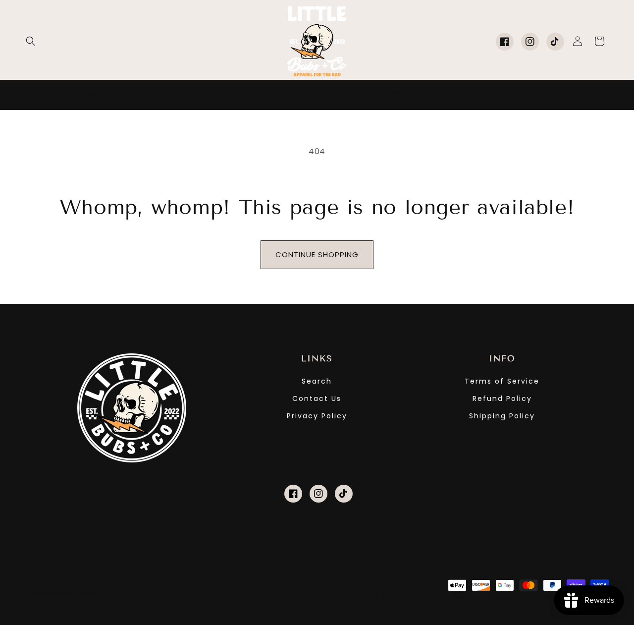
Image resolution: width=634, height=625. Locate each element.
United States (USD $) (68, 593)
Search (317, 381)
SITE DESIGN (497, 596)
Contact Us (316, 398)
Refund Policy (502, 398)
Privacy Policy (317, 416)
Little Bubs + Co (433, 596)
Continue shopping (317, 254)
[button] (31, 41)
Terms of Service (502, 381)
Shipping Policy (502, 416)
